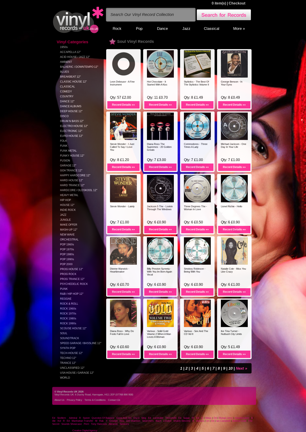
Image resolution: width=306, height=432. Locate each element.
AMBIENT (66, 61)
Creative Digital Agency (84, 430)
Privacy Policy (74, 400)
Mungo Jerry (226, 418)
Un (207, 420)
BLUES (64, 71)
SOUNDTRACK (69, 338)
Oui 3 (137, 418)
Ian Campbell (223, 420)
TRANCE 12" (68, 362)
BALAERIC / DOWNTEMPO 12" (79, 66)
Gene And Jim (123, 418)
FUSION (65, 160)
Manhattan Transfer (82, 420)
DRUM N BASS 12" (72, 121)
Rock (117, 28)
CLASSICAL (67, 86)
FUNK (63, 145)
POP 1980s (67, 254)
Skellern (61, 418)
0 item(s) (219, 3)
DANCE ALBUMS (70, 106)
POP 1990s (67, 259)
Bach (158, 420)
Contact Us (114, 400)
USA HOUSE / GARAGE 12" (77, 372)
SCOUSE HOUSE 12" (73, 328)
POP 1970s (67, 249)
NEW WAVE (67, 234)
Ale (54, 420)
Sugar (186, 418)
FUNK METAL (68, 150)
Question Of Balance (103, 418)
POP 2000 (66, 264)
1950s (64, 47)
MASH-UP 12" (68, 229)
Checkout (237, 3)
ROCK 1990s (68, 323)
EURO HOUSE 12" (71, 135)
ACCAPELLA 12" (70, 52)
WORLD (65, 377)
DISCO (64, 116)
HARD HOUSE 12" (71, 180)
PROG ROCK (68, 274)
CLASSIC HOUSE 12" (73, 81)
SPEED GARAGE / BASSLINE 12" (80, 343)
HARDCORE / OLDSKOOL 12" (78, 190)
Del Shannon (133, 420)
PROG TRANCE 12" (72, 279)
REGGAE (65, 298)
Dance (162, 28)
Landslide (158, 418)
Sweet (86, 418)
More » (239, 28)
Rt (193, 418)
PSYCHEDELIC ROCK (74, 284)
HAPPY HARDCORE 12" (75, 175)
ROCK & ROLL (69, 303)
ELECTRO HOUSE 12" (74, 126)
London (167, 420)
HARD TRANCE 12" (72, 185)
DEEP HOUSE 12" (71, 111)
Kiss (122, 420)
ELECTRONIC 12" (71, 131)
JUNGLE (65, 219)
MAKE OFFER (68, 224)
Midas (208, 418)
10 (231, 368)
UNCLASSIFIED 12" (72, 367)
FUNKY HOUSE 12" (72, 155)
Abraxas (113, 424)
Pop (139, 28)
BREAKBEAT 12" (70, 76)
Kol (59, 420)
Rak (101, 420)
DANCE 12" (67, 101)
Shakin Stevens (181, 420)
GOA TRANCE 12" (71, 170)
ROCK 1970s (68, 313)
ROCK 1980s (68, 318)
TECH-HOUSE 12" (71, 353)
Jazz (186, 28)
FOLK (63, 140)
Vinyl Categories (72, 42)
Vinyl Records (78, 20)
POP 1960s (67, 244)
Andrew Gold (239, 420)
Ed (53, 418)
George (113, 420)
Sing (143, 418)
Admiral (73, 418)
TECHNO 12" (68, 358)
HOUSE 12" (67, 205)
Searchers (148, 420)
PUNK (64, 288)
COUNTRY (66, 96)
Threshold (170, 418)
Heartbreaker (242, 418)
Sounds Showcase (71, 424)
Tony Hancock (99, 424)
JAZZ (63, 214)
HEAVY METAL (69, 195)
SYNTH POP (67, 348)
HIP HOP (65, 200)
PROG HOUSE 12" (71, 269)
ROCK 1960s (68, 308)
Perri (86, 424)
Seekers (124, 424)
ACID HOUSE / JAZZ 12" (75, 57)
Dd (215, 418)
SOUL (63, 333)
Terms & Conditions (95, 400)
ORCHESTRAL (69, 239)
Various (200, 420)
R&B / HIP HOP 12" (71, 293)
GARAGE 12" (68, 165)
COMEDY (66, 91)
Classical (211, 28)
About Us (59, 400)
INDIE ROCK (68, 210)
